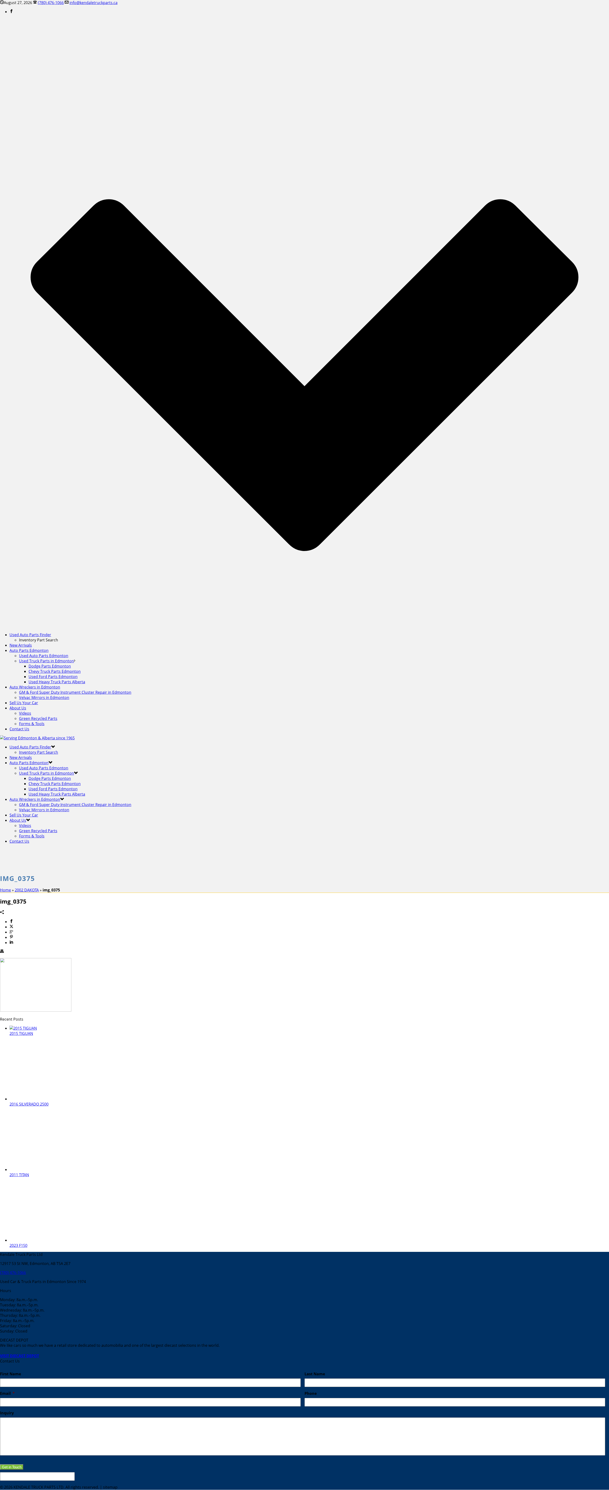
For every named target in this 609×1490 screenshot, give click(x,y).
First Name (10, 1374)
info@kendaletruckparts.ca (93, 2)
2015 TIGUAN (21, 1033)
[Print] (2, 951)
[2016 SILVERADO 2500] (48, 1099)
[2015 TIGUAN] (23, 1028)
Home (5, 890)
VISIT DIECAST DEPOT (19, 1355)
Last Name (314, 1374)
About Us (18, 708)
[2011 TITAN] (48, 1169)
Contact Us (19, 729)
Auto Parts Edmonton (29, 650)
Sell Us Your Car (24, 702)
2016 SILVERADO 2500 (29, 1104)
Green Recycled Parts (38, 718)
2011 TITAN (19, 1174)
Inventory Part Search (38, 752)
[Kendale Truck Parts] (37, 738)
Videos (25, 713)
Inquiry (7, 1413)
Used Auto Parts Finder (30, 634)
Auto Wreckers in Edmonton (35, 687)
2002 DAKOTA (27, 890)
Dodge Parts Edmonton (50, 666)
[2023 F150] (48, 1240)
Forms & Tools (31, 723)
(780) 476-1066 (51, 2)
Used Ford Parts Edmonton (53, 676)
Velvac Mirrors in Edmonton (44, 697)
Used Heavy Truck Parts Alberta (57, 681)
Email (7, 1393)
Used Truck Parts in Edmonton (46, 661)
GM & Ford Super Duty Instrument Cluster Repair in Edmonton (75, 692)
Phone (310, 1393)
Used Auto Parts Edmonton (43, 655)
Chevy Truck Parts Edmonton (55, 671)
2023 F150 (18, 1245)
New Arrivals (21, 645)
